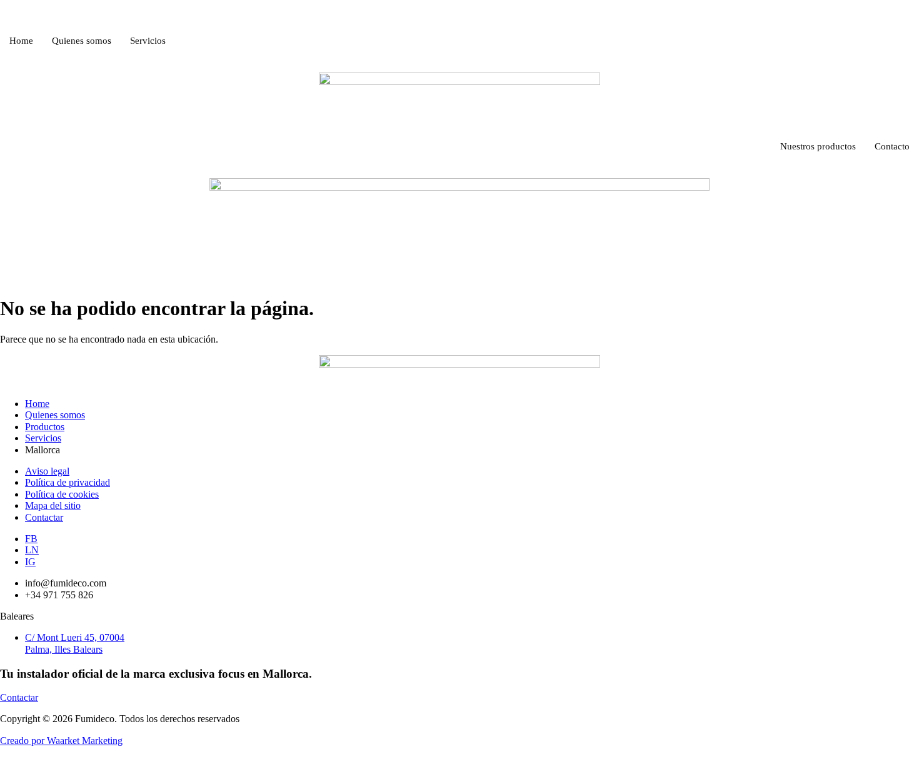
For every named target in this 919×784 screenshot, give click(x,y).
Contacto (892, 146)
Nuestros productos (818, 146)
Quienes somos (81, 41)
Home (21, 41)
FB (31, 538)
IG (30, 561)
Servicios (148, 41)
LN (32, 550)
